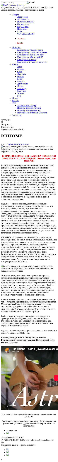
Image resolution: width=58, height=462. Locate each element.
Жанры (15, 64)
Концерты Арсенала (26, 59)
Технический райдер (26, 105)
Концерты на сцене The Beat (30, 55)
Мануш (20, 81)
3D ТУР (15, 100)
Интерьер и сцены (25, 22)
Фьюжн (20, 69)
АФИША (16, 47)
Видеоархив (22, 26)
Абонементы (23, 19)
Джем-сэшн (22, 84)
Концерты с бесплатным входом (32, 62)
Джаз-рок (21, 74)
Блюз (19, 79)
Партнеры (22, 29)
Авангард (21, 88)
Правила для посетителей (29, 108)
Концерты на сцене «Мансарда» (32, 52)
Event (19, 31)
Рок (19, 96)
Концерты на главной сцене (30, 50)
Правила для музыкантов (28, 110)
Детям (20, 86)
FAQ (14, 103)
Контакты (16, 115)
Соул (19, 71)
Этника (20, 93)
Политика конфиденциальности (32, 113)
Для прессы (22, 17)
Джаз (19, 67)
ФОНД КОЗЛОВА (25, 34)
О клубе (15, 14)
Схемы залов (23, 24)
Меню (15, 98)
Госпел (20, 76)
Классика (21, 91)
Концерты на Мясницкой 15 (30, 57)
